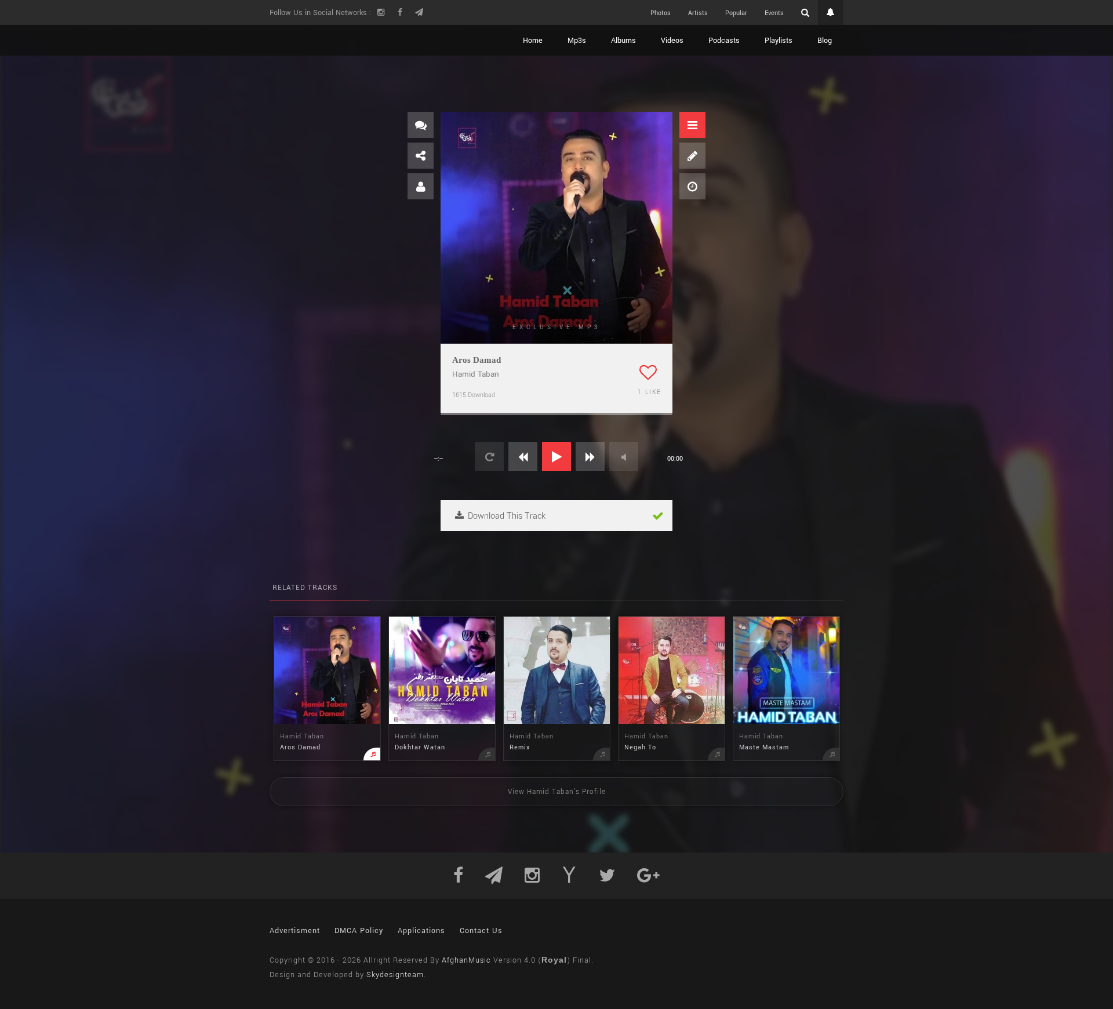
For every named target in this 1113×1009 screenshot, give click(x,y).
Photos (660, 13)
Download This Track (505, 516)
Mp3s (577, 40)
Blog (824, 40)
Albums (623, 40)
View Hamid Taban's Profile (557, 792)
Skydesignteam (395, 975)
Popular (736, 13)
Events (774, 13)
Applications (421, 931)
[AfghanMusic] (325, 40)
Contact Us (481, 931)
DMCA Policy (358, 931)
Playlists (778, 40)
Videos (672, 40)
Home (533, 40)
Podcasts (724, 40)
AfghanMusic (466, 960)
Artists (698, 13)
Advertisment (295, 931)
